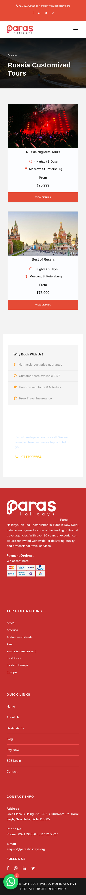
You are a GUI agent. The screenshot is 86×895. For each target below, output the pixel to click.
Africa (11, 623)
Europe (12, 672)
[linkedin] (39, 13)
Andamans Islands (19, 637)
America (12, 630)
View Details (43, 197)
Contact (12, 771)
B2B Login (14, 760)
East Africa (14, 658)
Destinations (15, 728)
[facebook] (33, 13)
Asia (10, 644)
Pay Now (13, 750)
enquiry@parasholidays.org (55, 5)
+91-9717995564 (28, 5)
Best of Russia (43, 259)
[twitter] (46, 13)
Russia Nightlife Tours (43, 152)
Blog (10, 739)
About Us (13, 717)
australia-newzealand (21, 651)
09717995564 (28, 834)
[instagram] (53, 13)
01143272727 (48, 834)
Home (11, 706)
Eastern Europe (17, 665)
